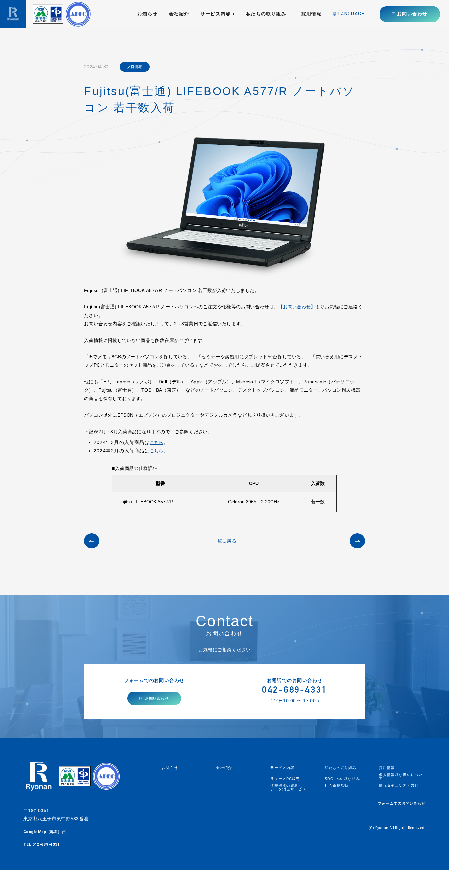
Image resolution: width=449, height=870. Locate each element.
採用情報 (311, 13)
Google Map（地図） (42, 832)
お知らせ (147, 13)
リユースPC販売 (285, 779)
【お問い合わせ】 (296, 306)
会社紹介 (179, 13)
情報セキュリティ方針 (399, 785)
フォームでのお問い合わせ (402, 803)
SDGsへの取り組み (342, 779)
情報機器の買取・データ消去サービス (288, 787)
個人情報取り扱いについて (401, 776)
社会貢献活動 (337, 785)
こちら (156, 442)
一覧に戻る (224, 541)
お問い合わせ (412, 13)
